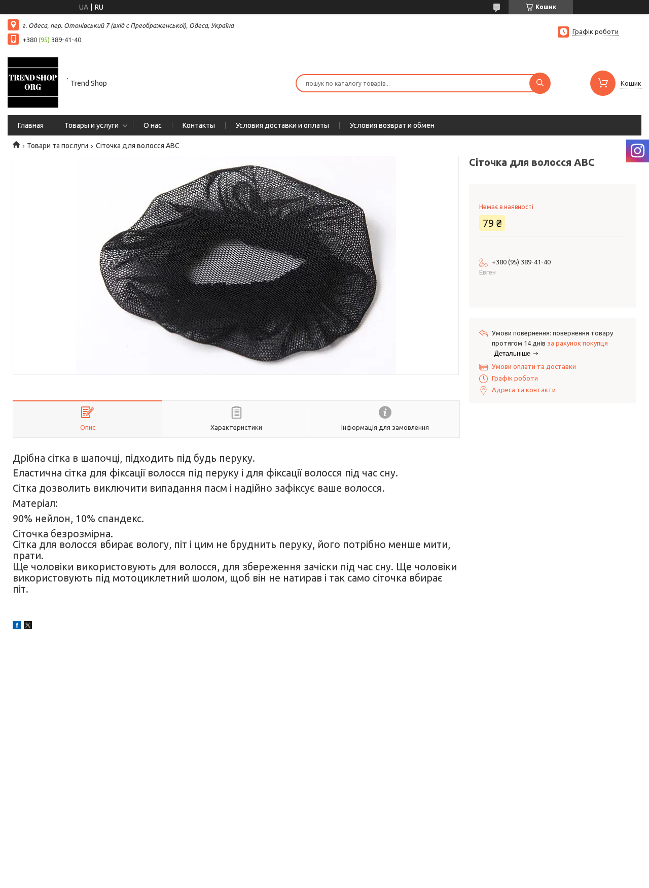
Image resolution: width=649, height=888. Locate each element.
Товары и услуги (91, 125)
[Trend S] (33, 82)
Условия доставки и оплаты (282, 125)
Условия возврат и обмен (392, 125)
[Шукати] (540, 83)
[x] (28, 627)
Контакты (199, 125)
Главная (31, 125)
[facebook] (17, 627)
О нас (152, 125)
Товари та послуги (57, 146)
